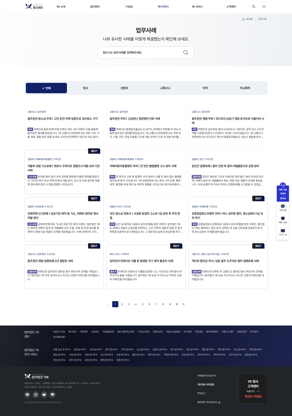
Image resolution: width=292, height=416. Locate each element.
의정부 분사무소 (171, 354)
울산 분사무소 (138, 354)
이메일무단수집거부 (206, 375)
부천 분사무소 (255, 349)
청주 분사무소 (75, 360)
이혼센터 (84, 331)
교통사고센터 (227, 331)
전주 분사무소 (203, 354)
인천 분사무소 (188, 354)
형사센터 (72, 331)
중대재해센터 (212, 331)
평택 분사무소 (107, 360)
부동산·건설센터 (173, 331)
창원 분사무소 (251, 354)
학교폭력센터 (59, 337)
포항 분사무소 (122, 360)
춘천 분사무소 (91, 360)
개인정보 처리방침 (205, 384)
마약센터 (254, 331)
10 (177, 304)
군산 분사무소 (143, 349)
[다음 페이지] (184, 304)
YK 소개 (60, 6)
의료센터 (199, 331)
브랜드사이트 (59, 331)
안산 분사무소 (107, 354)
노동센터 (95, 331)
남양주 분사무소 (160, 349)
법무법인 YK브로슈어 (207, 402)
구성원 (128, 6)
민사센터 (188, 331)
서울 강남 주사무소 (62, 349)
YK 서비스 (197, 6)
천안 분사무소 (59, 360)
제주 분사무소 (219, 354)
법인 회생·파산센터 (126, 331)
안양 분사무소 (122, 354)
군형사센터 (158, 331)
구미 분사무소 (127, 349)
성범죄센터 (242, 331)
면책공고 (201, 393)
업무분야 (94, 6)
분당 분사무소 (59, 354)
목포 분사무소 (224, 349)
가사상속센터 (144, 331)
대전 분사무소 (192, 349)
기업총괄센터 (108, 331)
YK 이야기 (163, 6)
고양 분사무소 (95, 349)
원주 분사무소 (154, 354)
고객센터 (231, 6)
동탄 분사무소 (208, 349)
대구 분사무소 (176, 349)
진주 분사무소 (235, 354)
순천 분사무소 (91, 354)
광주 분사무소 (111, 349)
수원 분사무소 (75, 354)
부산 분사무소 (240, 349)
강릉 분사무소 (80, 349)
